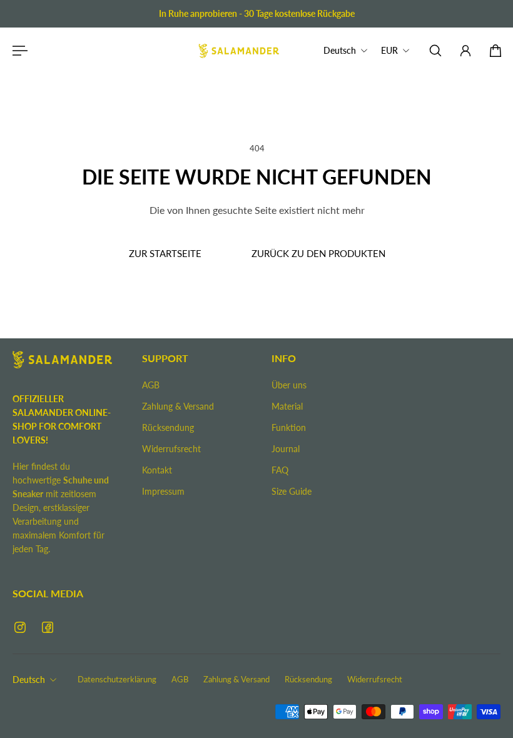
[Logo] (239, 51)
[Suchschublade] (435, 50)
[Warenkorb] (495, 50)
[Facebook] (47, 627)
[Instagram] (20, 627)
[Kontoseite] (465, 50)
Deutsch (29, 679)
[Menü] (17, 50)
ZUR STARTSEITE (164, 253)
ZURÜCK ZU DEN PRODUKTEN (318, 253)
